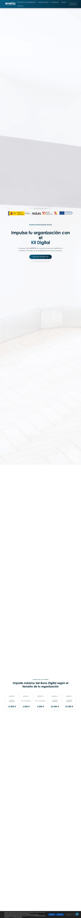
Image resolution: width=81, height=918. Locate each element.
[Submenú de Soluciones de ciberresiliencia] (36, 2)
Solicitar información (41, 256)
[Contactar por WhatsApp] (77, 914)
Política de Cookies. (18, 916)
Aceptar (52, 914)
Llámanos (73, 4)
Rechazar (60, 914)
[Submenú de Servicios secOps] (49, 2)
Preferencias (69, 914)
